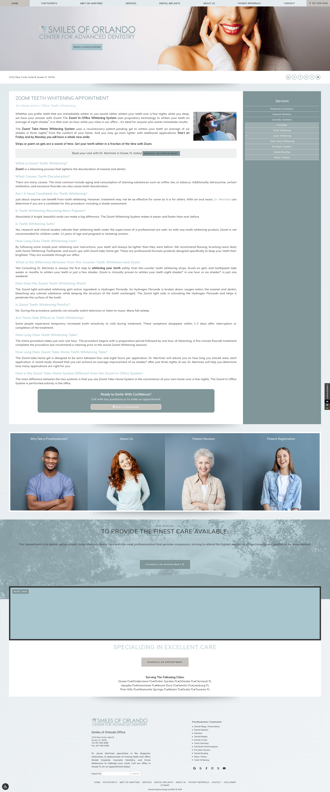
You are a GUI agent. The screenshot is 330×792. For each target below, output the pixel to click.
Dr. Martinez (222, 199)
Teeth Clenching (201, 743)
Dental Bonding (282, 151)
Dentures (198, 733)
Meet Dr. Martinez (91, 3)
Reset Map (20, 591)
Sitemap (165, 785)
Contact (289, 3)
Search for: (96, 773)
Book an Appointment (127, 406)
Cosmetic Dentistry (282, 119)
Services (131, 3)
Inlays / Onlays (282, 157)
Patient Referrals (249, 3)
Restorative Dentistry (282, 108)
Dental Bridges (201, 736)
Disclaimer (230, 782)
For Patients (49, 3)
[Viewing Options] (5, 786)
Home (15, 3)
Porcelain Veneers (282, 146)
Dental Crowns (200, 740)
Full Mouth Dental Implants (206, 746)
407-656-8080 (101, 743)
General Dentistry (282, 114)
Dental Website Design (157, 789)
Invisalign (282, 124)
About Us (209, 3)
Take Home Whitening (282, 141)
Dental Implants (169, 3)
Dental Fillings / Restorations (207, 726)
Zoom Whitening (282, 135)
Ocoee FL (96, 766)
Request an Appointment (161, 153)
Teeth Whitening (282, 130)
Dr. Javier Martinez (103, 753)
